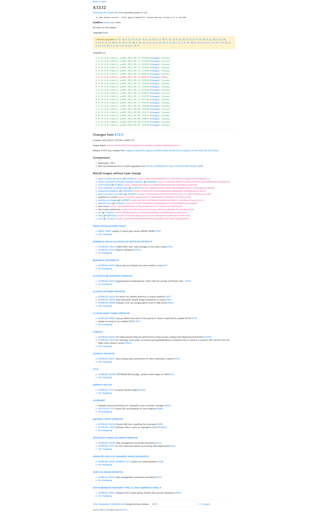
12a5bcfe (109, 212)
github (124, 510)
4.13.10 (188, 42)
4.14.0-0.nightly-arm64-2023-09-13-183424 (123, 64)
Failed (164, 77)
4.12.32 (150, 42)
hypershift (99, 400)
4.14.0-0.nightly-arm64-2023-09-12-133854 (123, 86)
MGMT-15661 (104, 231)
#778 (177, 358)
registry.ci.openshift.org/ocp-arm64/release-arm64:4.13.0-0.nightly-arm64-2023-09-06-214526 (172, 150)
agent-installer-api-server (110, 178)
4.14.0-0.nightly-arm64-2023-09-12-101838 (123, 90)
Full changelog (105, 234)
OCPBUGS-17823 (106, 246)
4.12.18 (140, 39)
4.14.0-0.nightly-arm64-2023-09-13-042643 (123, 77)
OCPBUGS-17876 (106, 340)
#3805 (159, 424)
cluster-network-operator (109, 291)
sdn (99, 212)
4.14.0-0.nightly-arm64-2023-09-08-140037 (123, 118)
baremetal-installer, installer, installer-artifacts (122, 241)
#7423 (138, 250)
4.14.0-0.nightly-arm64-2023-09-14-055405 (123, 58)
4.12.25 (210, 39)
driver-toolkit (104, 184)
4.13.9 (135, 46)
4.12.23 (190, 39)
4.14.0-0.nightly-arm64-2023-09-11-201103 (123, 99)
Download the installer (104, 12)
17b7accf (111, 218)
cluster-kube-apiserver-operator (112, 276)
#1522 (188, 281)
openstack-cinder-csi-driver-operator (115, 437)
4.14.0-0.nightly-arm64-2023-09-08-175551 (123, 115)
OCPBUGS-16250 (106, 443)
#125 (159, 443)
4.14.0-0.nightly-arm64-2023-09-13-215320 (123, 61)
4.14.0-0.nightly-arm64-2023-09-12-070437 (123, 93)
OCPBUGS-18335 (106, 337)
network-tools (105, 203)
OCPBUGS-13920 (106, 299)
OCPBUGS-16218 (106, 424)
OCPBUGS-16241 (106, 358)
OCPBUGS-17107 (106, 390)
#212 (172, 374)
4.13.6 (108, 46)
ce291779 (136, 188)
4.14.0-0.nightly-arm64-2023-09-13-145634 (123, 67)
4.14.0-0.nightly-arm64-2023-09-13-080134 (123, 74)
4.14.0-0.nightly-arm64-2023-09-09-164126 (123, 109)
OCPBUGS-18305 (106, 461)
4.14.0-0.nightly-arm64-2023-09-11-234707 (123, 96)
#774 (194, 318)
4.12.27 (100, 42)
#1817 (169, 299)
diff (200, 166)
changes (155, 58)
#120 (159, 477)
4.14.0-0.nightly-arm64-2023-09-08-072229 (123, 122)
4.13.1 (179, 42)
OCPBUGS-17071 (106, 446)
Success (166, 58)
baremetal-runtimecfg (106, 260)
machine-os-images (107, 200)
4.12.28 (110, 42)
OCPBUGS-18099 (106, 302)
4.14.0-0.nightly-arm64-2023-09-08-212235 (123, 112)
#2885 (160, 408)
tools (100, 218)
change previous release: (137, 504)
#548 (160, 461)
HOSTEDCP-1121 (106, 408)
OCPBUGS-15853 (106, 281)
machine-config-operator (108, 419)
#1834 (178, 493)
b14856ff (125, 200)
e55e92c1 (132, 194)
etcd (96, 369)
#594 (158, 231)
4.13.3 (217, 42)
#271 (165, 265)
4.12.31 (140, 42)
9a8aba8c (152, 181)
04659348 (127, 191)
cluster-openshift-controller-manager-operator (120, 181)
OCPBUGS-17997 (106, 427)
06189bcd (131, 178)
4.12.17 (129, 39)
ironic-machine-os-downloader (113, 188)
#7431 (170, 246)
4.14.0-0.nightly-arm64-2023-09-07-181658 (123, 125)
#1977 (168, 296)
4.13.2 (208, 42)
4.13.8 (126, 46)
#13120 (207, 337)
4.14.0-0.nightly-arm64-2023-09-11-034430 (123, 102)
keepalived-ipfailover (108, 191)
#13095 (128, 343)
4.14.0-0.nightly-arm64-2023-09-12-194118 (123, 83)
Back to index (99, 1)
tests (100, 215)
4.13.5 (99, 46)
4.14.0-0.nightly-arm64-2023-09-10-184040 (123, 106)
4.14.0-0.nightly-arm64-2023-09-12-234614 (123, 80)
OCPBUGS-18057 (106, 493)
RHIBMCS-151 (122, 461)
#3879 (163, 427)
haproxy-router (102, 385)
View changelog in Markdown (107, 504)
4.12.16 (119, 39)
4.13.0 (170, 42)
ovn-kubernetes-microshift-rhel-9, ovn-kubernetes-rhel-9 (127, 487)
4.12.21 (170, 39)
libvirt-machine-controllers (111, 194)
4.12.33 (160, 42)
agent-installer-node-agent (109, 226)
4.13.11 (198, 42)
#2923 (168, 405)
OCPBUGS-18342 (106, 296)
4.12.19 (150, 39)
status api (109, 22)
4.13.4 (226, 42)
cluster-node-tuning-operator (111, 313)
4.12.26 (221, 39)
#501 (143, 390)
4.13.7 (117, 46)
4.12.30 (130, 42)
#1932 (171, 302)
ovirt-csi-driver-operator (108, 472)
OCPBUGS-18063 (106, 318)
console (98, 332)
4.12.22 (180, 39)
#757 (138, 321)
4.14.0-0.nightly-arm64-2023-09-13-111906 (123, 70)
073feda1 (119, 203)
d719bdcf (119, 184)
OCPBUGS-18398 (106, 374)
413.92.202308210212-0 (158, 166)
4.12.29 (120, 42)
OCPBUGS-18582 (106, 265)
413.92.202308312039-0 (185, 166)
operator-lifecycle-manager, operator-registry (121, 456)
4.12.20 (160, 39)
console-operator (103, 353)
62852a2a (112, 215)
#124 (173, 446)
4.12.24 (200, 39)
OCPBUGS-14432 (106, 250)
